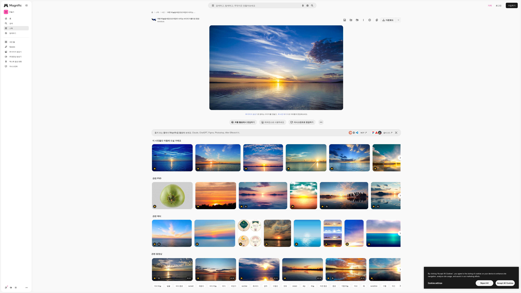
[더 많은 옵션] (363, 20)
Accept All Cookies (505, 283)
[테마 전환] (16, 287)
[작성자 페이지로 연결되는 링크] (153, 20)
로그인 (498, 5)
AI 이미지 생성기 (251, 114)
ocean (295, 286)
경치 (265, 286)
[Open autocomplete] (212, 5)
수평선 (275, 286)
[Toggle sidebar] (26, 5)
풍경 (334, 286)
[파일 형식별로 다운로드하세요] (398, 20)
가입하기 (512, 5)
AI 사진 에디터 (283, 114)
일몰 (168, 286)
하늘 (312, 286)
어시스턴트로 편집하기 (303, 122)
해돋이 (201, 286)
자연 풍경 (323, 286)
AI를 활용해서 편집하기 (245, 122)
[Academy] (11, 287)
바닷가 (233, 286)
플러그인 (386, 132)
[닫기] (396, 132)
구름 (384, 286)
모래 (285, 286)
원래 (225, 30)
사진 (163, 12)
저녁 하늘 (157, 286)
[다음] (400, 157)
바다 (223, 286)
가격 (490, 5)
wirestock (160, 21)
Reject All (484, 283)
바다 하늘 (213, 286)
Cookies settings (435, 283)
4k (364, 286)
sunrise (244, 286)
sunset (190, 286)
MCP (362, 132)
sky (304, 286)
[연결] (6, 287)
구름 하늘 (344, 286)
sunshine (374, 286)
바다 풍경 (179, 286)
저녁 (355, 286)
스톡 (157, 12)
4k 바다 (255, 286)
